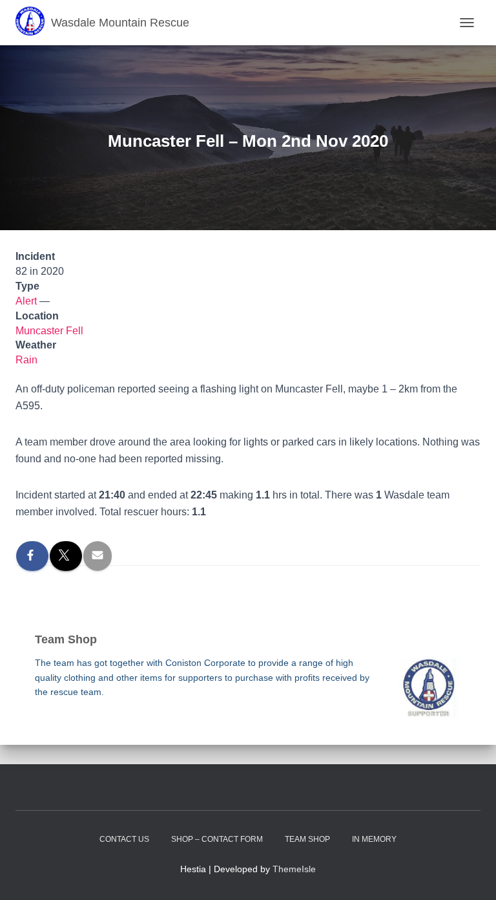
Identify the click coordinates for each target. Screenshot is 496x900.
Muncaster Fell (49, 330)
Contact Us (124, 839)
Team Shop (307, 839)
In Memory (374, 839)
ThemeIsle (294, 869)
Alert (26, 300)
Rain (26, 359)
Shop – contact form (217, 839)
